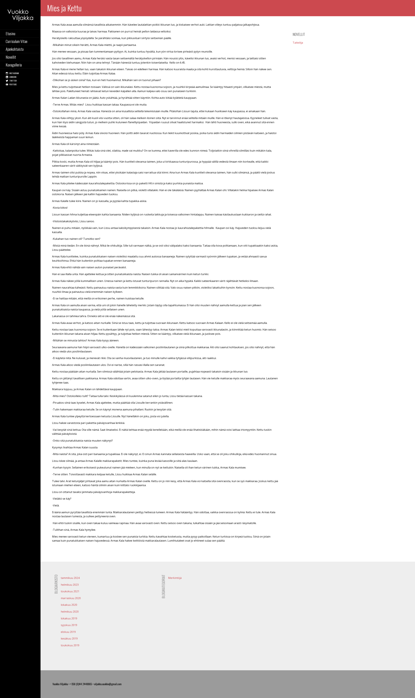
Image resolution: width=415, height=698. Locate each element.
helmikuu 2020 (70, 611)
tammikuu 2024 (70, 578)
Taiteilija (298, 42)
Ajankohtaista (15, 49)
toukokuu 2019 (70, 645)
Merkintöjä (175, 578)
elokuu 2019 (68, 632)
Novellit (11, 57)
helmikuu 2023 (70, 584)
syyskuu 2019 (69, 625)
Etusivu (10, 33)
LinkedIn (12, 77)
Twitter (13, 80)
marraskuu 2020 (71, 598)
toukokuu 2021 (70, 591)
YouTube (13, 84)
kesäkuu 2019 (69, 638)
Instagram (14, 73)
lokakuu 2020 (69, 605)
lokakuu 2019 (69, 618)
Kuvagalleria (14, 65)
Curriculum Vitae (16, 41)
